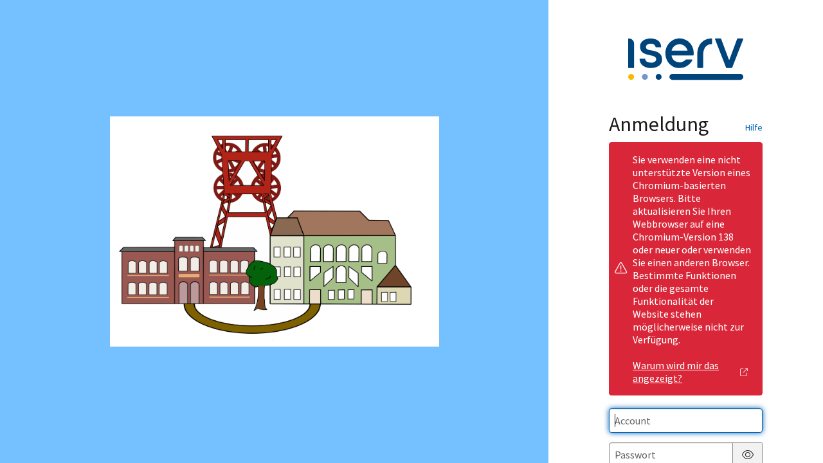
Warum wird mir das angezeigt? (676, 372)
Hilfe (754, 127)
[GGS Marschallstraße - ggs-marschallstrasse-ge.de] (274, 231)
